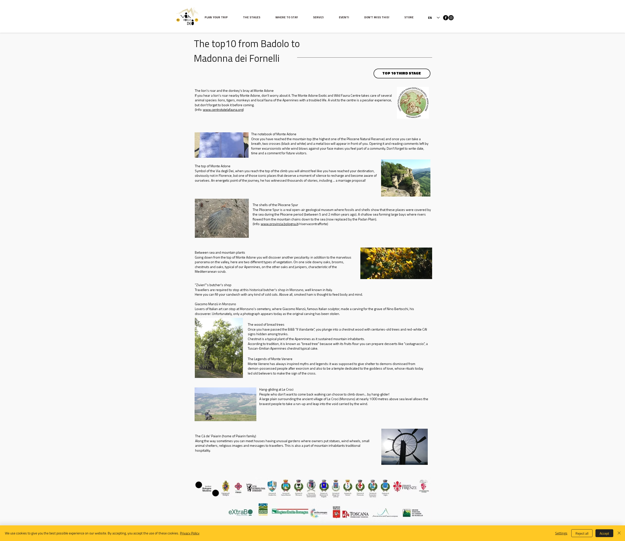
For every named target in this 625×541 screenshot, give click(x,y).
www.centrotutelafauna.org (223, 110)
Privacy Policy (189, 533)
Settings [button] (561, 533)
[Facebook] (445, 17)
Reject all (581, 533)
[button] (255, 17)
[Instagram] (451, 17)
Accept (604, 533)
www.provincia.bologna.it (279, 224)
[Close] (619, 533)
